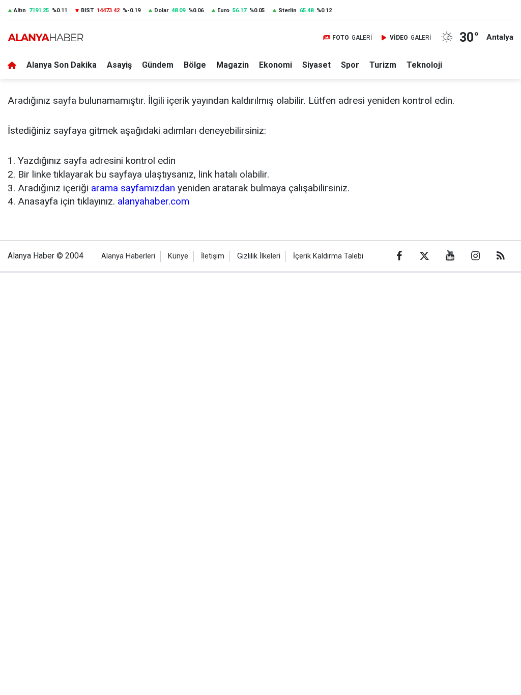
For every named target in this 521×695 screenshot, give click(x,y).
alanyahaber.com (153, 201)
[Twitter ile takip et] (424, 256)
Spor (350, 65)
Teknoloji (424, 65)
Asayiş (119, 65)
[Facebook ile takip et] (399, 256)
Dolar (161, 10)
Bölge (195, 65)
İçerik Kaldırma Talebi (328, 256)
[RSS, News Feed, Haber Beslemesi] (500, 256)
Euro (223, 10)
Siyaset (316, 65)
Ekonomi (275, 65)
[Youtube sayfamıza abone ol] (449, 256)
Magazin (232, 65)
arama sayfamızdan (133, 188)
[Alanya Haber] (45, 37)
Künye (178, 256)
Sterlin (287, 10)
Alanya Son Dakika (61, 65)
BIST (87, 10)
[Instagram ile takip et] (475, 256)
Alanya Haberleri (128, 256)
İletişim (212, 256)
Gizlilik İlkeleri (258, 256)
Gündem (157, 65)
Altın (20, 10)
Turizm (382, 65)
